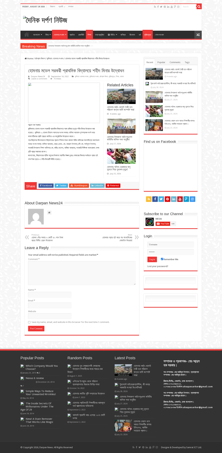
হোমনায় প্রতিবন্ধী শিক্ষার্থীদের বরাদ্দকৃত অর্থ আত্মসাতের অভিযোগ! (89, 404)
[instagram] (178, 7)
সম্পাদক (70, 6)
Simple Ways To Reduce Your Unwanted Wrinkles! (41, 393)
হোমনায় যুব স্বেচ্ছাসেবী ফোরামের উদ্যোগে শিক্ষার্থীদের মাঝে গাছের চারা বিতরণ (85, 369)
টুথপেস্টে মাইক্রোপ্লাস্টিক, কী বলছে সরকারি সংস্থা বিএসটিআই (173, 83)
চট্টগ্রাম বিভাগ (40, 58)
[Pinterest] (164, 7)
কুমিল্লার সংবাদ (94, 76)
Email (31, 300)
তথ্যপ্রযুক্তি (99, 34)
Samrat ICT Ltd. (194, 447)
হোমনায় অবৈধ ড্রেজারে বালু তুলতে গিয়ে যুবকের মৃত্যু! (118, 168)
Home (26, 34)
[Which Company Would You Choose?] (22, 366)
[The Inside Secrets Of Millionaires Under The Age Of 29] (22, 403)
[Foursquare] (175, 7)
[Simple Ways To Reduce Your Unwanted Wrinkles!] (22, 391)
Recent (150, 62)
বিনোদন (132, 34)
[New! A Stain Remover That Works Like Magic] (22, 419)
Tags (187, 62)
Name (32, 290)
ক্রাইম (72, 34)
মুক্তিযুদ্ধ (147, 34)
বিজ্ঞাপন (52, 6)
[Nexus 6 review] (22, 378)
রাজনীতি (81, 34)
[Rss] (155, 7)
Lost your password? (157, 266)
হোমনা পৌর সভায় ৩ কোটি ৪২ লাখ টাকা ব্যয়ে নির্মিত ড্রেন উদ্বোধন (47, 238)
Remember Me (170, 259)
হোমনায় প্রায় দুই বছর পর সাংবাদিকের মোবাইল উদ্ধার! (117, 238)
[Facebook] (158, 7)
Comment (34, 259)
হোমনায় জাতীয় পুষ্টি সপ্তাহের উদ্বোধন (89, 393)
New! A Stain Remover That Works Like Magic (39, 420)
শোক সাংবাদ (159, 34)
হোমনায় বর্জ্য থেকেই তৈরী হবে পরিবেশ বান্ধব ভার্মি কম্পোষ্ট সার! (120, 108)
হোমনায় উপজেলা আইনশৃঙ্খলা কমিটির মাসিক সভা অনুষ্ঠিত (68, 46)
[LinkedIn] (168, 7)
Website (32, 311)
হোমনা (122, 76)
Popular (161, 62)
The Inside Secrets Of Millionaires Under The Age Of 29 (36, 406)
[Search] (199, 6)
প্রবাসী (60, 6)
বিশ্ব (47, 34)
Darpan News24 (38, 76)
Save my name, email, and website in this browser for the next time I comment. (70, 322)
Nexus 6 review (35, 378)
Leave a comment (39, 79)
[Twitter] (161, 7)
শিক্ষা (89, 34)
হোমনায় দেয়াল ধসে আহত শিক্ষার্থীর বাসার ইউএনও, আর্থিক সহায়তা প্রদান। (142, 426)
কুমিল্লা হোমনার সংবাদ (55, 58)
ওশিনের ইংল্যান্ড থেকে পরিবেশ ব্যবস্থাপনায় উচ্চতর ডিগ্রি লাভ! (86, 383)
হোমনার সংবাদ (59, 34)
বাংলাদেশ (36, 34)
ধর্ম (140, 34)
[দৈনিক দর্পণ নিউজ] (45, 19)
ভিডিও (113, 34)
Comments (175, 62)
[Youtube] (171, 7)
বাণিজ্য (123, 34)
